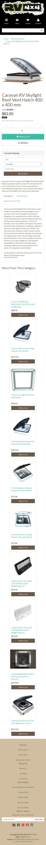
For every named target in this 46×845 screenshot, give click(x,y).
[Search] (41, 30)
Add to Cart (24, 136)
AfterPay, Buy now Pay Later (23, 787)
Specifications (22, 196)
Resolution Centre (23, 760)
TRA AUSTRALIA (17, 39)
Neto (31, 841)
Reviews (7, 201)
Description (8, 196)
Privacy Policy (23, 797)
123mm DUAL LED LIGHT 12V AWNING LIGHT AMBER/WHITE (21, 583)
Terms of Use (23, 792)
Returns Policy (23, 802)
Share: (5, 110)
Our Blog (23, 773)
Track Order (23, 755)
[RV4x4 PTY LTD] (23, 7)
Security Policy (23, 807)
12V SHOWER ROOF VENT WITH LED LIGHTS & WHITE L (22, 676)
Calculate (24, 174)
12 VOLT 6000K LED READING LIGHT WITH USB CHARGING (23, 304)
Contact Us (23, 779)
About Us (23, 768)
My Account (23, 750)
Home (6, 39)
